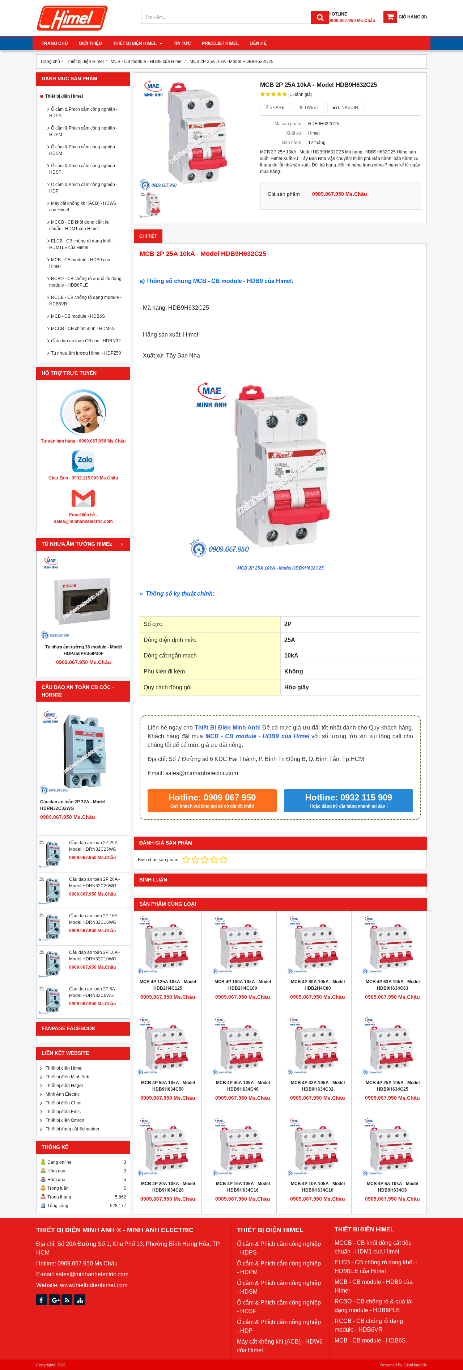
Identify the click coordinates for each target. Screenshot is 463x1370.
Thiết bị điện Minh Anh (67, 1076)
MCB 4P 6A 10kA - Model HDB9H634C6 (392, 1187)
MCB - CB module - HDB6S (78, 316)
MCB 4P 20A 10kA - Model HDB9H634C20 (168, 1187)
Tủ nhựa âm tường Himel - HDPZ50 (86, 353)
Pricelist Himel (220, 43)
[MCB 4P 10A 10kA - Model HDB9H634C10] (318, 1147)
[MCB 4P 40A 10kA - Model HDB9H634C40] (243, 1046)
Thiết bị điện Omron (65, 1120)
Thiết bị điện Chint (63, 1102)
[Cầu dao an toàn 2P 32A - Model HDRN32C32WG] (83, 752)
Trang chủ (55, 43)
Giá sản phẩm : (285, 194)
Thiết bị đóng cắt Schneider (72, 1129)
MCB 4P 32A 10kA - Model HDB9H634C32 (318, 1086)
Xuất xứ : (294, 133)
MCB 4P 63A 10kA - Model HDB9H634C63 (393, 985)
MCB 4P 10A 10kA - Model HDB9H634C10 (318, 1187)
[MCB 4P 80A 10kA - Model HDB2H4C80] (318, 945)
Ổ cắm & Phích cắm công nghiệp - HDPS (83, 112)
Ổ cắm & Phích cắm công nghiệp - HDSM (83, 150)
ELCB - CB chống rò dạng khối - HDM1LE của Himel (81, 244)
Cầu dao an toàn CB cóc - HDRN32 (86, 340)
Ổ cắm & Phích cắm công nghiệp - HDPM (83, 131)
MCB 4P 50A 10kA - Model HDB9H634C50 (168, 1086)
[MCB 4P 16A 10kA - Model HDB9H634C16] (243, 1147)
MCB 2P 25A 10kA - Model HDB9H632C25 (280, 568)
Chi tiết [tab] (148, 236)
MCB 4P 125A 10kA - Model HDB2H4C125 (168, 985)
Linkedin (347, 107)
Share (276, 107)
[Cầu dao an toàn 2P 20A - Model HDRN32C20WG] (52, 903)
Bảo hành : (292, 142)
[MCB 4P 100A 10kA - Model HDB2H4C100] (243, 945)
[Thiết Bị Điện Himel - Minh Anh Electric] (72, 31)
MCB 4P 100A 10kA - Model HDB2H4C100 (242, 985)
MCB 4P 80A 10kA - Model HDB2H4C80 (318, 985)
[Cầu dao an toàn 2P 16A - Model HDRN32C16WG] (52, 940)
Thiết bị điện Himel (135, 43)
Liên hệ (258, 43)
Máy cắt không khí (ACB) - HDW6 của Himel (82, 206)
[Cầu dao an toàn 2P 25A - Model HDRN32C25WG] (52, 867)
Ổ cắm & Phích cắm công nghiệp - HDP (83, 188)
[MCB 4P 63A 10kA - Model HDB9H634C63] (392, 945)
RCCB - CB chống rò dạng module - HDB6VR (85, 300)
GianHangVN (415, 1365)
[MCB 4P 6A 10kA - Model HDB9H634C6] (392, 1147)
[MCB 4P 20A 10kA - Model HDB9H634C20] (168, 1147)
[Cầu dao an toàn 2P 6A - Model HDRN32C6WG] (52, 1013)
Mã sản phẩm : (289, 123)
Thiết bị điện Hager (64, 1085)
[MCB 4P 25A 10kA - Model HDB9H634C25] (392, 1046)
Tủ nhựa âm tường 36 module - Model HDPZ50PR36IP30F (83, 650)
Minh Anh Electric (63, 1094)
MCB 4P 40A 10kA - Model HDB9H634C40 (243, 1086)
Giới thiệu (90, 43)
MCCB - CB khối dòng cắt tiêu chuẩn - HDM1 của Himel (79, 225)
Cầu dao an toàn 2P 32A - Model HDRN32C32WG (72, 805)
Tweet (311, 107)
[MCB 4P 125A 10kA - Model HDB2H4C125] (168, 945)
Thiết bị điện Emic (63, 1111)
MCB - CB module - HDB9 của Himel (79, 263)
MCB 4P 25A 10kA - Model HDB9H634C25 (393, 1086)
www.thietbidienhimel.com (93, 1285)
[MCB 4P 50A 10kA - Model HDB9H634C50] (168, 1046)
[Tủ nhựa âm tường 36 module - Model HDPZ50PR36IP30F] (83, 597)
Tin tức (182, 43)
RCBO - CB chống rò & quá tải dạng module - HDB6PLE (85, 282)
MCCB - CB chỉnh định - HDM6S (83, 328)
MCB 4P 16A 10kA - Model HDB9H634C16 (243, 1187)
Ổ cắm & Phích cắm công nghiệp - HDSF (83, 169)
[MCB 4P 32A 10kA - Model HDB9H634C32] (318, 1046)
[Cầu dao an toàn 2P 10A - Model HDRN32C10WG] (52, 976)
